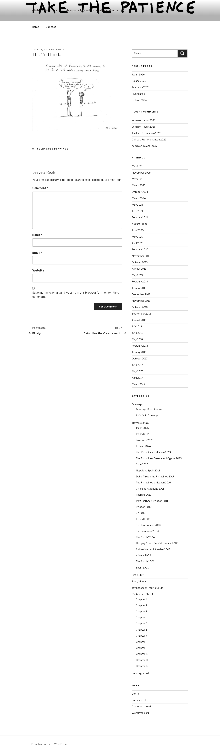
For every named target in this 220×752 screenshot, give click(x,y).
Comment (40, 188)
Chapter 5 (141, 623)
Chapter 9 (141, 647)
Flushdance (138, 93)
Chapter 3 (141, 611)
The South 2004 (145, 537)
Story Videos (139, 581)
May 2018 (137, 339)
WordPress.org (140, 712)
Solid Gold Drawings (53, 149)
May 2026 (137, 166)
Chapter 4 (141, 617)
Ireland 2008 (143, 519)
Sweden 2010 (144, 506)
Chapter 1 (141, 599)
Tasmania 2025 (140, 87)
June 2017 (137, 364)
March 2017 (138, 384)
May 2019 (137, 275)
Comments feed (141, 706)
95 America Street (142, 594)
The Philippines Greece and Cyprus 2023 (159, 458)
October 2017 (139, 358)
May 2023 (137, 204)
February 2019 (140, 281)
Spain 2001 (142, 567)
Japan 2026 (138, 74)
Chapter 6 (141, 629)
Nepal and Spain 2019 (148, 470)
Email (37, 252)
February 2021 (140, 217)
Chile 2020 (142, 464)
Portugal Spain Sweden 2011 (152, 500)
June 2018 (137, 332)
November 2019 (141, 255)
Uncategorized (140, 673)
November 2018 (141, 300)
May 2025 (137, 178)
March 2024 (139, 198)
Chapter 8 (141, 641)
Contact (51, 26)
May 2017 (137, 371)
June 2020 (138, 230)
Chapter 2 (141, 605)
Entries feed (139, 700)
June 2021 (137, 211)
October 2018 (140, 307)
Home (35, 26)
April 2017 (137, 377)
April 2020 (138, 243)
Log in (135, 693)
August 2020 (139, 223)
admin (60, 49)
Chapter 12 (142, 666)
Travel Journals (140, 422)
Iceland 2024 (139, 100)
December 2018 (141, 294)
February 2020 (140, 249)
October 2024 (140, 191)
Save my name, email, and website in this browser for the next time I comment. (76, 294)
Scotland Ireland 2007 (148, 525)
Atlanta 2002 (143, 555)
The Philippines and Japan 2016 (153, 482)
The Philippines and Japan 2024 (153, 452)
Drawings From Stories (149, 409)
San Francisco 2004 (147, 531)
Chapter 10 (142, 653)
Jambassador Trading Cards (147, 587)
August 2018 (139, 320)
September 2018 (141, 313)
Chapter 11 (142, 660)
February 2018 (140, 345)
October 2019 (140, 262)
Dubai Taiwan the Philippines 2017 (155, 476)
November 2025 (141, 172)
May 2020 (137, 236)
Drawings (137, 404)
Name (37, 234)
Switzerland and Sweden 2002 (153, 549)
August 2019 (139, 268)
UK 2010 (141, 512)
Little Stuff (138, 574)
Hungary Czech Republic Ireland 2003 (157, 543)
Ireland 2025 (139, 80)
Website (38, 270)
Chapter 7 (141, 635)
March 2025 (139, 185)
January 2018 (139, 352)
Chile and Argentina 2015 (150, 488)
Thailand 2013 (143, 494)
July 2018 (137, 326)
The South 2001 (145, 561)
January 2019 (139, 288)
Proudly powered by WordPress (49, 744)
